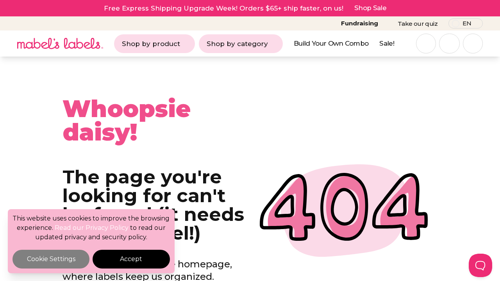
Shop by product (151, 44)
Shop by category (237, 44)
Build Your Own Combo (331, 43)
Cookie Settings (51, 259)
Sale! (386, 43)
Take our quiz (418, 23)
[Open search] (426, 43)
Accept (131, 259)
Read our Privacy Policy (92, 227)
